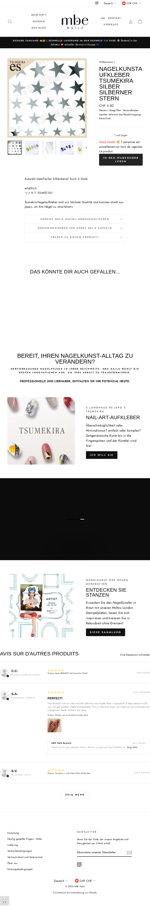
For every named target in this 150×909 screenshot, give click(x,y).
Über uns (12, 863)
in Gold (82, 179)
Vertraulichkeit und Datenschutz (25, 857)
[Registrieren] (129, 852)
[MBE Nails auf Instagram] (79, 864)
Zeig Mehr (132, 747)
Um (103, 18)
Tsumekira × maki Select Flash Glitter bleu (72, 773)
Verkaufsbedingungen (19, 851)
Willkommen (106, 62)
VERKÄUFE (111, 24)
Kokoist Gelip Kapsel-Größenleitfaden (75, 219)
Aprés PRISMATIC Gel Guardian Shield (71, 673)
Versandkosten (131, 110)
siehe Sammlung (105, 632)
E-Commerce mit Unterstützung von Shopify (75, 892)
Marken (39, 21)
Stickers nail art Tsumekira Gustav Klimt (71, 715)
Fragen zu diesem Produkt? (75, 237)
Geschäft (39, 15)
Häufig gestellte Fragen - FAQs (24, 839)
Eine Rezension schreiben (135, 654)
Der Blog (39, 28)
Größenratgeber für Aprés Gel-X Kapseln (75, 228)
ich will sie (102, 455)
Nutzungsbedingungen (20, 869)
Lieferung (12, 845)
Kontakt (114, 18)
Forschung (13, 833)
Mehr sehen (74, 551)
